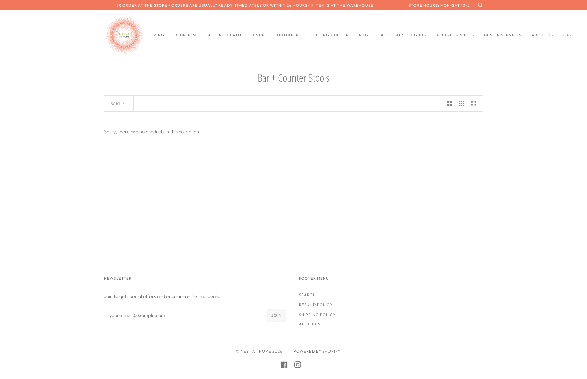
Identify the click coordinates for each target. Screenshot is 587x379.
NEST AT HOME (256, 351)
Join (276, 315)
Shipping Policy (317, 314)
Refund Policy (316, 304)
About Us (309, 324)
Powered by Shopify (317, 351)
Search (307, 294)
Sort (116, 104)
